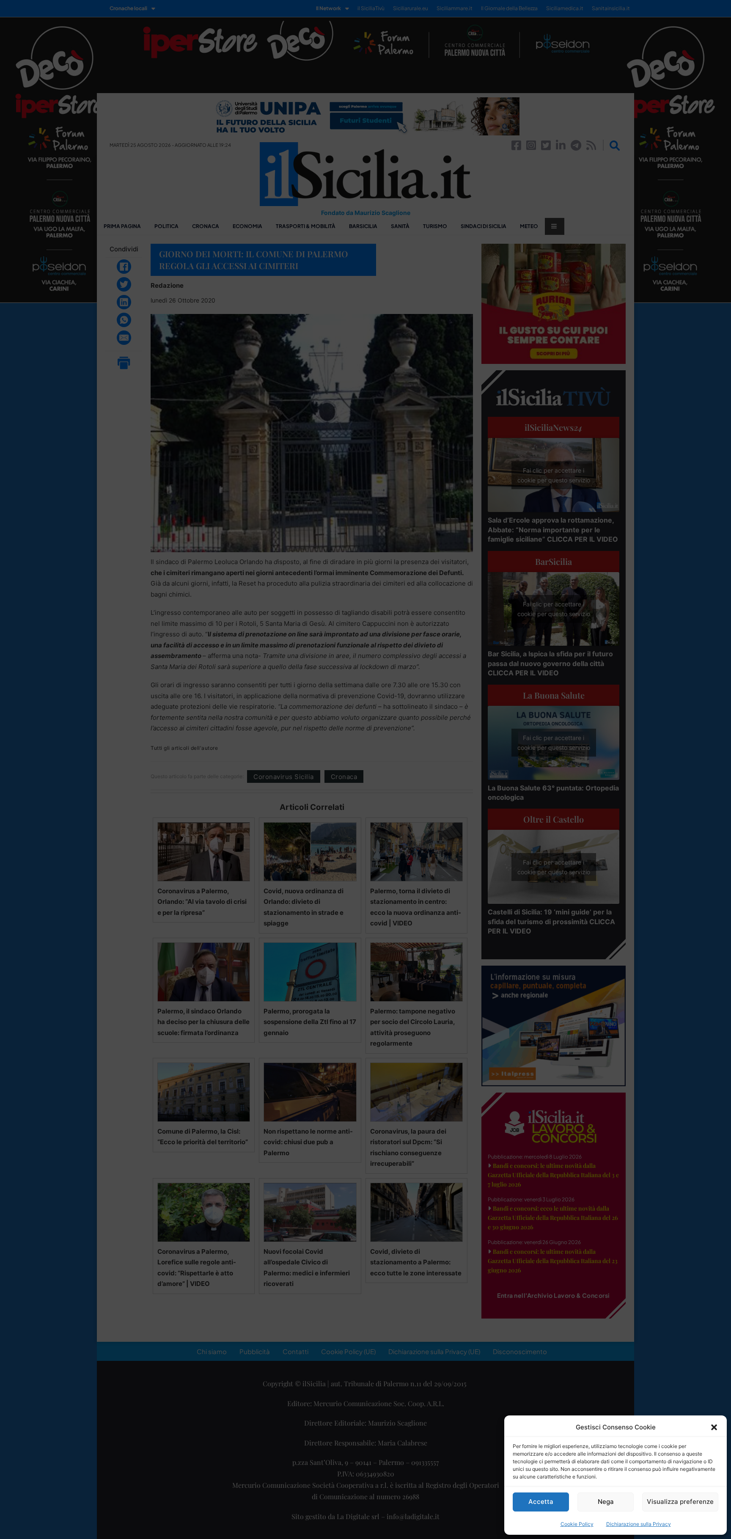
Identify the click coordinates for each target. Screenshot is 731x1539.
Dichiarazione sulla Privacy (638, 1524)
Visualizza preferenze (680, 1502)
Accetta (540, 1502)
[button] (714, 1427)
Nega (606, 1502)
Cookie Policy (577, 1524)
